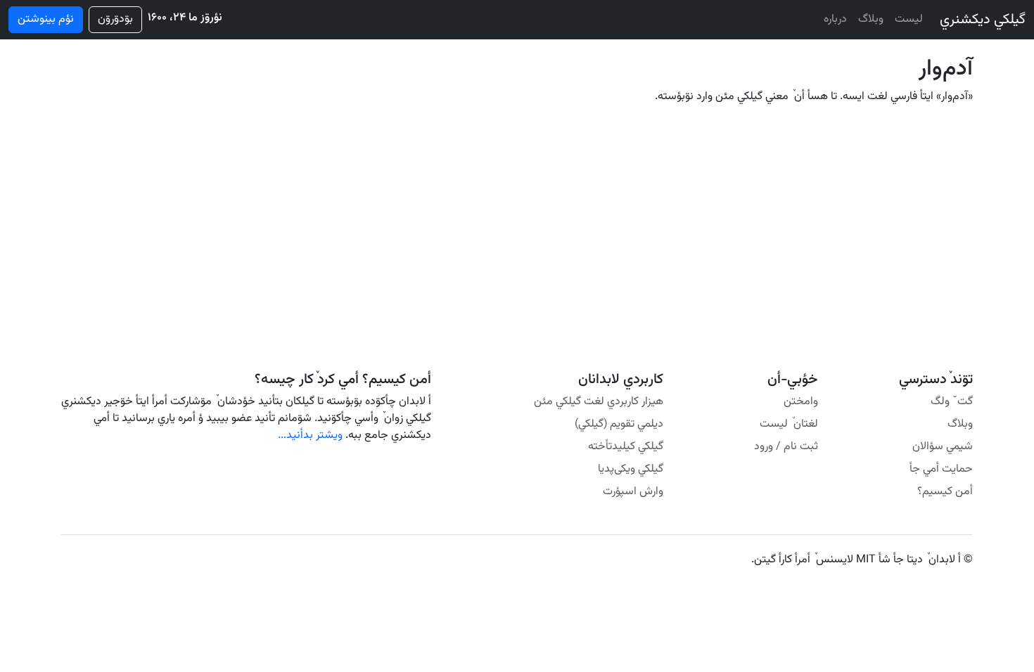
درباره (835, 19)
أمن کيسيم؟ (945, 492)
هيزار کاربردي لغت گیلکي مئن (598, 402)
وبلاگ (870, 19)
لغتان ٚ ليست (789, 424)
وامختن (801, 402)
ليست (909, 19)
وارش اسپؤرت (633, 492)
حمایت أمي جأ (941, 469)
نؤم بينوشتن (46, 19)
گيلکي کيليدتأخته (625, 447)
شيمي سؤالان (942, 447)
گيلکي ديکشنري (983, 20)
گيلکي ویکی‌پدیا (630, 469)
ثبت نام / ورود (786, 447)
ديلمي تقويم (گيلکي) (619, 424)
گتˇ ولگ (952, 402)
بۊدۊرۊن (115, 19)
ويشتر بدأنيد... (310, 435)
